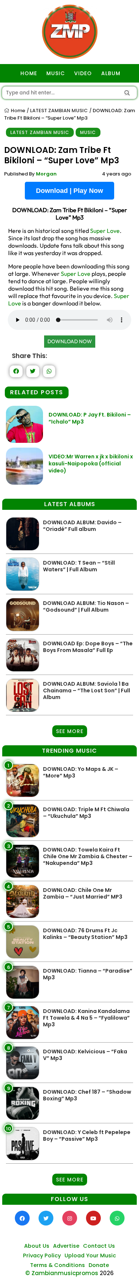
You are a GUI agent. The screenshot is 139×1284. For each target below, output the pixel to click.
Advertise (66, 1246)
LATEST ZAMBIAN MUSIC (59, 110)
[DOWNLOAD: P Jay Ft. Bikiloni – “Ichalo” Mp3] (24, 441)
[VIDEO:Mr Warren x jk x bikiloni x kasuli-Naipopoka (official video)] (24, 482)
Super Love (105, 230)
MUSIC (55, 73)
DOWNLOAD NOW (69, 341)
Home (17, 110)
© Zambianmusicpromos (61, 1273)
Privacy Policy (42, 1255)
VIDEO (83, 73)
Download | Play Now (69, 190)
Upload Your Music (90, 1255)
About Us (36, 1246)
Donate (99, 1265)
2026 (107, 1273)
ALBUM (110, 73)
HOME (28, 73)
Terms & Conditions (57, 1265)
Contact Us (99, 1246)
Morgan (46, 173)
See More (69, 731)
